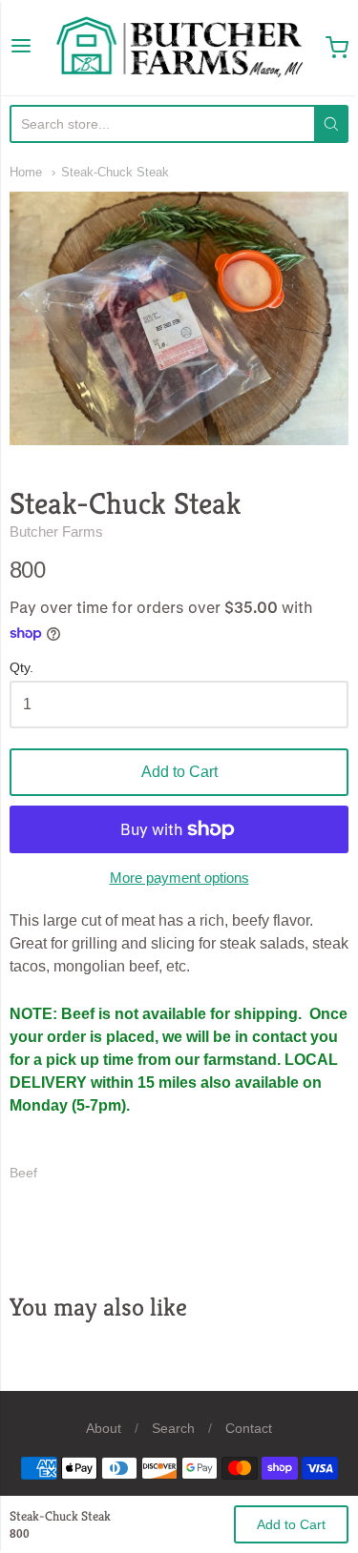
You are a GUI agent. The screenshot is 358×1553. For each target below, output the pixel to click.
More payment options (179, 877)
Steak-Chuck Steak (115, 172)
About (103, 1428)
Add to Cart (179, 772)
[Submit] (331, 124)
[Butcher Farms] (179, 48)
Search (173, 1428)
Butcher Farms (56, 531)
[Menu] (21, 47)
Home (26, 172)
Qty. (21, 668)
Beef (23, 1172)
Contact (248, 1428)
